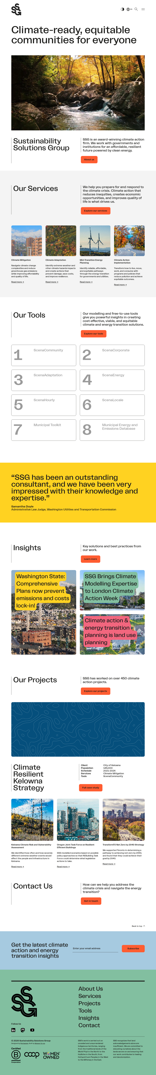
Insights (88, 1018)
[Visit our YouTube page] (32, 1030)
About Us (90, 989)
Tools (85, 1011)
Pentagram (24, 1043)
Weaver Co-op (40, 1043)
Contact (89, 1025)
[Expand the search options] (136, 9)
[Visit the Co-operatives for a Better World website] (31, 1055)
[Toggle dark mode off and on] (122, 9)
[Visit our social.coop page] (23, 1030)
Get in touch (91, 901)
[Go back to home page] (16, 9)
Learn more (90, 559)
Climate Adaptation (56, 260)
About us (89, 159)
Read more (17, 282)
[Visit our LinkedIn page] (13, 1030)
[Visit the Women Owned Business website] (51, 1055)
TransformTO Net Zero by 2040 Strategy (123, 845)
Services (89, 996)
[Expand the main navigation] (143, 9)
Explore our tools (93, 334)
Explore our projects (95, 691)
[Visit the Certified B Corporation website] (16, 1055)
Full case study (90, 788)
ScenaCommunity (113, 776)
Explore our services (95, 211)
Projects (89, 1003)
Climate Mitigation (21, 260)
